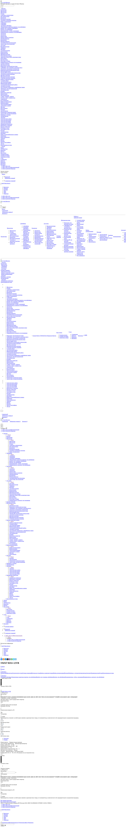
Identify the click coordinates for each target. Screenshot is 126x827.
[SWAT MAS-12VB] (6, 691)
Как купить (9, 609)
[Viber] (9, 659)
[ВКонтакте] (1, 659)
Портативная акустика (108, 673)
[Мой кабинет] (1, 412)
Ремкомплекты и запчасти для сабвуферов (93, 677)
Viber (5, 191)
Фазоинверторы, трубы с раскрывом (74, 677)
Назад (9, 434)
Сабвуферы (12, 455)
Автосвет (11, 568)
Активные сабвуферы (6, 677)
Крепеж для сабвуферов (59, 677)
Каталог (8, 436)
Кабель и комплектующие (15, 522)
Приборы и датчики (74, 673)
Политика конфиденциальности (10, 822)
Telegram (6, 188)
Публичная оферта (23, 822)
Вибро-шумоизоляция (14, 547)
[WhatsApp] (12, 659)
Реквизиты (30, 822)
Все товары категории (6, 800)
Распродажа (3, 673)
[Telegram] (16, 659)
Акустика (11, 483)
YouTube (6, 189)
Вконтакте (6, 187)
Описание (6, 738)
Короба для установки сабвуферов (44, 677)
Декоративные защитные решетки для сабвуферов (23, 677)
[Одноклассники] (3, 659)
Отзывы (6, 739)
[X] (7, 659)
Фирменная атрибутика (15, 577)
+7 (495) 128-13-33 (5, 166)
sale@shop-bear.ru (6, 183)
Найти (2, 825)
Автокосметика (82, 673)
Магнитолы (12, 441)
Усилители (12, 469)
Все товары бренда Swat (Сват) (8, 801)
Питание (11, 558)
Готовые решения (26, 673)
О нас (7, 617)
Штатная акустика (13, 505)
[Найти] (2, 7)
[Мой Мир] (5, 659)
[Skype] (14, 659)
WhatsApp (6, 193)
